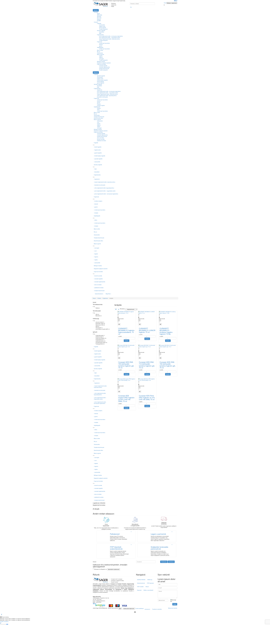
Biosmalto (99, 18)
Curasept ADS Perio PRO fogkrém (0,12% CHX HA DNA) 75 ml (147, 397)
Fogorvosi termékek (101, 64)
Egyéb (98, 13)
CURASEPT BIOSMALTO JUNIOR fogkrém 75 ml (147, 330)
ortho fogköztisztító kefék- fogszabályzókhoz (104, 188)
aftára (95, 220)
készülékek (101, 32)
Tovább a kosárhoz (4, 621)
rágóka (96, 259)
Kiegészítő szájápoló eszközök (104, 63)
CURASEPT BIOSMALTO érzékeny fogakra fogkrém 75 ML (166, 331)
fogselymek (97, 179)
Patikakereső (115, 534)
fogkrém (101, 57)
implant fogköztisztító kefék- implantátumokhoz (109, 39)
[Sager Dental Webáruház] (104, 4)
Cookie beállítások (139, 608)
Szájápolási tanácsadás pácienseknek (159, 548)
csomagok (101, 58)
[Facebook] (1, 614)
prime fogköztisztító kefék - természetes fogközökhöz (111, 36)
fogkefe (100, 56)
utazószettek (102, 25)
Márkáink (96, 10)
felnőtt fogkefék (102, 27)
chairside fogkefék (103, 65)
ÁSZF (120, 608)
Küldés (174, 604)
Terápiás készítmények (99, 237)
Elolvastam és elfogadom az (106, 569)
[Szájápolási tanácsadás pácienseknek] (172, 544)
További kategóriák (103, 29)
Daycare (99, 19)
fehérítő (101, 44)
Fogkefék (99, 23)
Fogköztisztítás (100, 34)
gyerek (100, 46)
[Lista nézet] (118, 309)
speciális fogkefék (98, 158)
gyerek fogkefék (98, 153)
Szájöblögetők (100, 47)
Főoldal (99, 298)
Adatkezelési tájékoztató (128, 608)
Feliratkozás (163, 561)
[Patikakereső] (131, 531)
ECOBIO (99, 20)
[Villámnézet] (119, 324)
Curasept (96, 12)
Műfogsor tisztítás (101, 61)
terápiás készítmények (104, 68)
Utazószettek (100, 53)
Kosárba (126, 340)
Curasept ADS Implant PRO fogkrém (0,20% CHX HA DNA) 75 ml (126, 398)
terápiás (96, 213)
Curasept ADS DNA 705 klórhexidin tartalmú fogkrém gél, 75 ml (126, 365)
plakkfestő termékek (98, 287)
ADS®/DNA (99, 15)
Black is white (100, 50)
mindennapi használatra (104, 43)
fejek (100, 33)
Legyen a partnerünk (158, 534)
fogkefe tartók (102, 26)
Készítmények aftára (98, 240)
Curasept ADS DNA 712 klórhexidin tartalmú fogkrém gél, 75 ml (147, 365)
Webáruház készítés (172, 608)
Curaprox (96, 22)
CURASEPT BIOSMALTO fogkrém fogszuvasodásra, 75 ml (126, 331)
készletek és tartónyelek (99, 185)
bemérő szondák (98, 276)
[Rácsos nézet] (115, 309)
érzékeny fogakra (98, 201)
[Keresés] (131, 7)
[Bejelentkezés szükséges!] (119, 320)
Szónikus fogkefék (101, 30)
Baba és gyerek (100, 54)
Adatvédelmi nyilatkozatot (113, 569)
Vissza (94, 298)
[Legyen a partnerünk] (172, 531)
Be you (98, 51)
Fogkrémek (99, 41)
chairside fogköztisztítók (104, 67)
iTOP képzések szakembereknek (116, 548)
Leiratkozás (171, 561)
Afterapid (99, 16)
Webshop (96, 72)
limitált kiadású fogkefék (99, 156)
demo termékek (97, 284)
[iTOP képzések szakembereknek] (131, 544)
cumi (95, 251)
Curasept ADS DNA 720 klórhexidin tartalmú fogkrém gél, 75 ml (167, 365)
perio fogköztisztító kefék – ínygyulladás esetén (109, 37)
